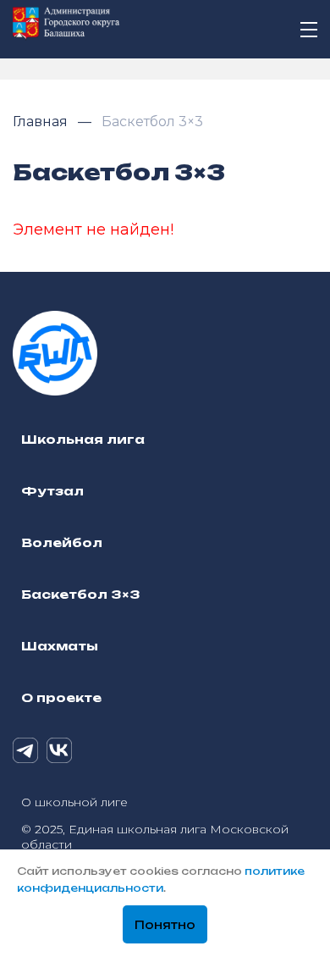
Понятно (165, 925)
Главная (42, 121)
